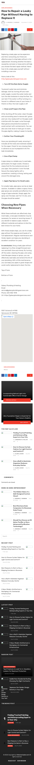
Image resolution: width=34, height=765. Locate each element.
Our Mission (21, 761)
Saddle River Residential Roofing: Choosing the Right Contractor (20, 680)
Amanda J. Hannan (13, 22)
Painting (10, 722)
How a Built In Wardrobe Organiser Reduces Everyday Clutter (22, 463)
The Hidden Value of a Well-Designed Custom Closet (21, 494)
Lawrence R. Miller (21, 439)
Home (6, 369)
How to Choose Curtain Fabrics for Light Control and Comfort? (22, 449)
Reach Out (12, 761)
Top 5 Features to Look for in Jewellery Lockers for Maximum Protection (17, 670)
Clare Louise (19, 453)
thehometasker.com (23, 755)
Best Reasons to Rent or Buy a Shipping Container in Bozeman (11, 569)
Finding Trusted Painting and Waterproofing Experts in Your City (22, 435)
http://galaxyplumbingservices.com (14, 79)
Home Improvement (7, 7)
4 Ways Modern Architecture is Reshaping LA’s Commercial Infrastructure (11, 591)
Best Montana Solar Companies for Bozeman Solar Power (22, 508)
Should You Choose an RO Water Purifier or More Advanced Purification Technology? (22, 523)
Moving (10, 745)
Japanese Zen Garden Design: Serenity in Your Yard (19, 688)
